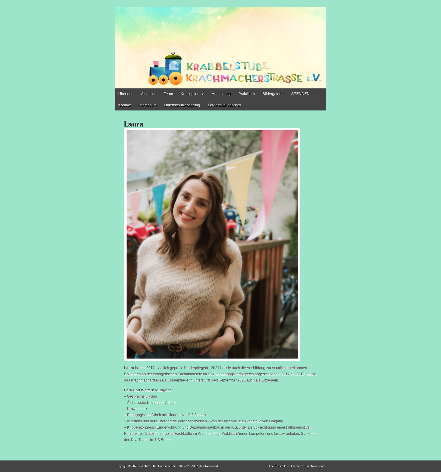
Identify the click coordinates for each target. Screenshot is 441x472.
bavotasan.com (315, 466)
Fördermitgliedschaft (224, 105)
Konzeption (190, 94)
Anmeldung (221, 94)
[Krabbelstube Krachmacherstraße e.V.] (220, 44)
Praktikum (246, 94)
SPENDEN (300, 94)
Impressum (147, 105)
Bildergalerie (273, 94)
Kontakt (124, 105)
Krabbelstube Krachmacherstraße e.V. (164, 466)
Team (168, 94)
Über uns (125, 94)
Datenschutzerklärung (182, 105)
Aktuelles (148, 94)
